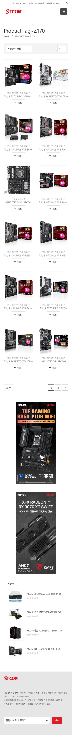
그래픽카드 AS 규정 (36, 3)
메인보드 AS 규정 (19, 3)
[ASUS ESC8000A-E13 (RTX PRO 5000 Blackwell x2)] (15, 596)
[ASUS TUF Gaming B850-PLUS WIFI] (15, 651)
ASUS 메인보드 (13, 93)
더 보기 (20, 102)
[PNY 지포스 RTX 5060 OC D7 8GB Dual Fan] (15, 614)
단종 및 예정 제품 (18, 199)
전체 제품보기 (25, 93)
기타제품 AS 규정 (52, 3)
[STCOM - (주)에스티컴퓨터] (14, 11)
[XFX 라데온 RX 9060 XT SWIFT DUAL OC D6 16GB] (15, 633)
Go (57, 720)
